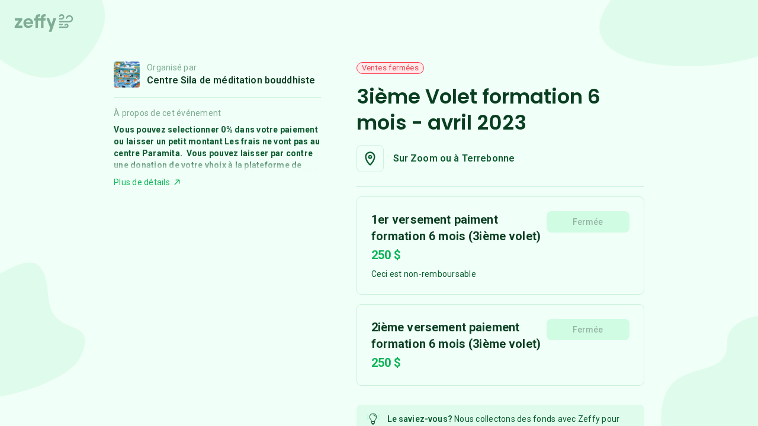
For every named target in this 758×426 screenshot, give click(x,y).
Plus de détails (142, 182)
